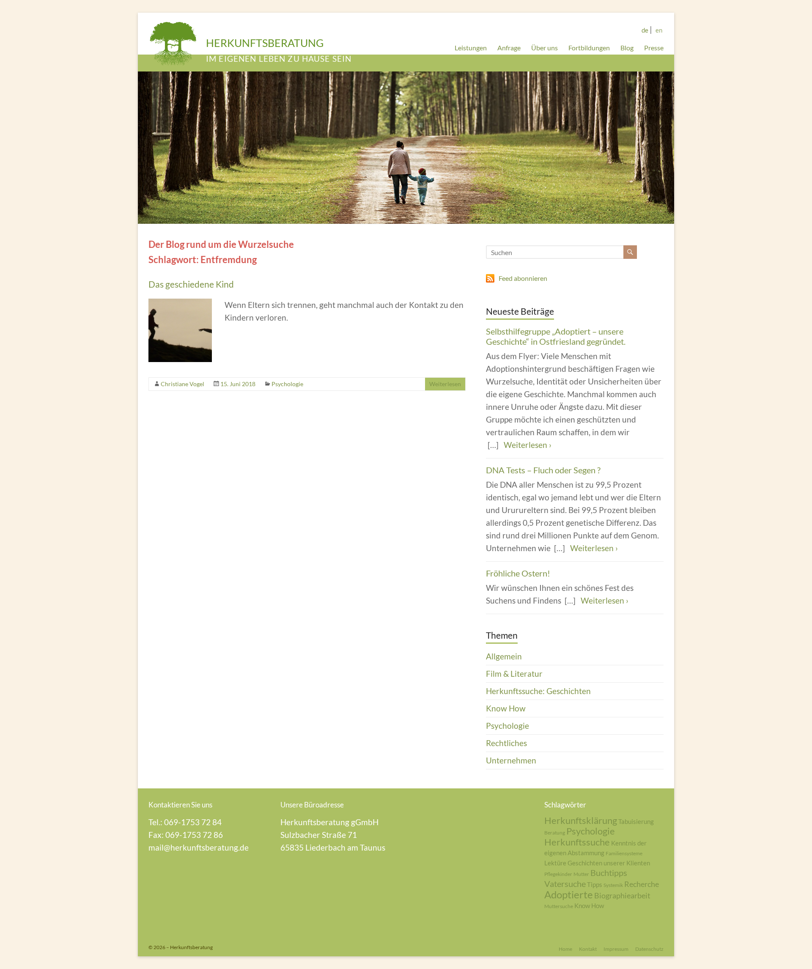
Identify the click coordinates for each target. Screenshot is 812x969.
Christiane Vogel (182, 383)
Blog (627, 48)
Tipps (594, 884)
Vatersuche (565, 883)
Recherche (641, 884)
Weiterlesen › (527, 445)
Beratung (554, 832)
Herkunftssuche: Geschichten (538, 691)
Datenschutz (649, 949)
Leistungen (471, 48)
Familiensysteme (624, 853)
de (645, 30)
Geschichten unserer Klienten (609, 863)
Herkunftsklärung (580, 820)
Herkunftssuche (577, 842)
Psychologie (287, 383)
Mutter (581, 874)
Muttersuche (558, 906)
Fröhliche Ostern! (518, 573)
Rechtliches (506, 743)
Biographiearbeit (622, 895)
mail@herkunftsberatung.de (198, 847)
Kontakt (588, 949)
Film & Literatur (514, 673)
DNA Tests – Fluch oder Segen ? (543, 470)
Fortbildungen (589, 48)
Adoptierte (568, 894)
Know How (506, 708)
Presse (654, 48)
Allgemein (504, 656)
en (659, 30)
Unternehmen (511, 760)
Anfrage (509, 48)
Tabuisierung (636, 821)
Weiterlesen (445, 383)
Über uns (544, 48)
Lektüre (555, 863)
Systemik (613, 885)
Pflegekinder (558, 874)
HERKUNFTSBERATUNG (265, 42)
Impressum (616, 949)
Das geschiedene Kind (191, 284)
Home (565, 949)
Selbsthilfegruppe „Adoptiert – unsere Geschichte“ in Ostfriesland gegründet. (555, 336)
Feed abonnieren (523, 278)
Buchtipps (608, 872)
